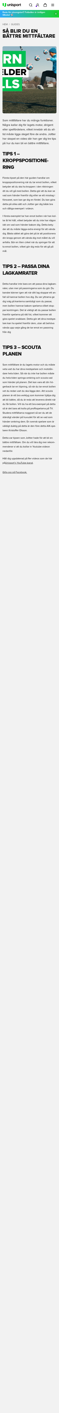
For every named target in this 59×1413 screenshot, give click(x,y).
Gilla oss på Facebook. (15, 472)
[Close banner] (56, 14)
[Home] (12, 5)
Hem (5, 24)
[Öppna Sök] (31, 5)
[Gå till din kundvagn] (45, 5)
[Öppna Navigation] (52, 5)
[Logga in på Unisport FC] (37, 5)
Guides (15, 24)
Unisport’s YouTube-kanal (19, 463)
